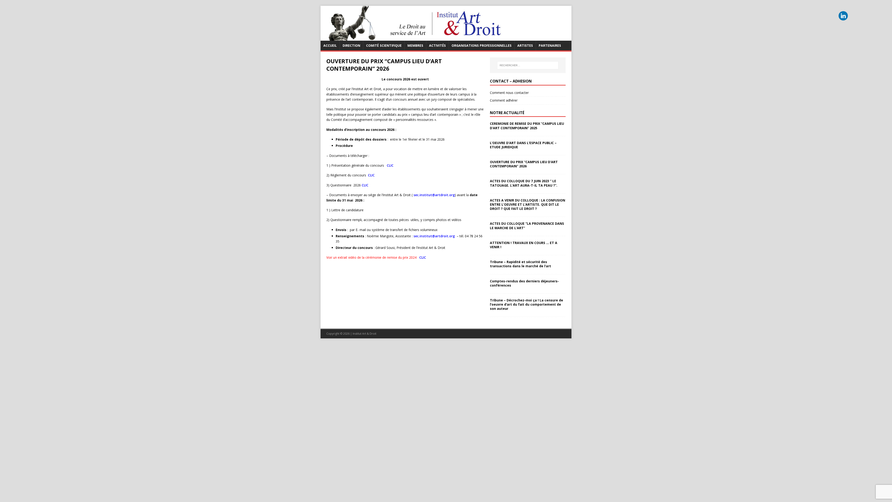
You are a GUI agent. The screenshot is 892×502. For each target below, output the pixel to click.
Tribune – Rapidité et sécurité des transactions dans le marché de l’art (520, 264)
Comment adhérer (504, 100)
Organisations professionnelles (482, 45)
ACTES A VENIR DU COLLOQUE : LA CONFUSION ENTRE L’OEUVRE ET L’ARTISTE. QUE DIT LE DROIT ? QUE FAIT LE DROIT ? (527, 204)
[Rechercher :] (528, 65)
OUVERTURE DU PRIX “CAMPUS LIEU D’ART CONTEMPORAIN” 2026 (524, 164)
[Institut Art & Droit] (413, 38)
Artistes (525, 45)
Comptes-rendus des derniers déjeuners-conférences (524, 283)
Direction (351, 45)
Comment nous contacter (509, 92)
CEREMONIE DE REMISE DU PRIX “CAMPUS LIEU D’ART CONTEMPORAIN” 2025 (527, 125)
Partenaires (550, 45)
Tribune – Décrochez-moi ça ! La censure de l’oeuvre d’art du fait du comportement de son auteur (526, 304)
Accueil (330, 45)
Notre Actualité (507, 112)
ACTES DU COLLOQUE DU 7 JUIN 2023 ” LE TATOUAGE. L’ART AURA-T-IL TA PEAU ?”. (523, 183)
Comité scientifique (384, 45)
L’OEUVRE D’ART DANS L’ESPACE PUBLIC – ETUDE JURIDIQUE (523, 145)
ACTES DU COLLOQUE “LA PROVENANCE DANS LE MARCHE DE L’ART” (527, 225)
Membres (415, 45)
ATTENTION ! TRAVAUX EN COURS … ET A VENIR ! (523, 245)
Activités (437, 45)
